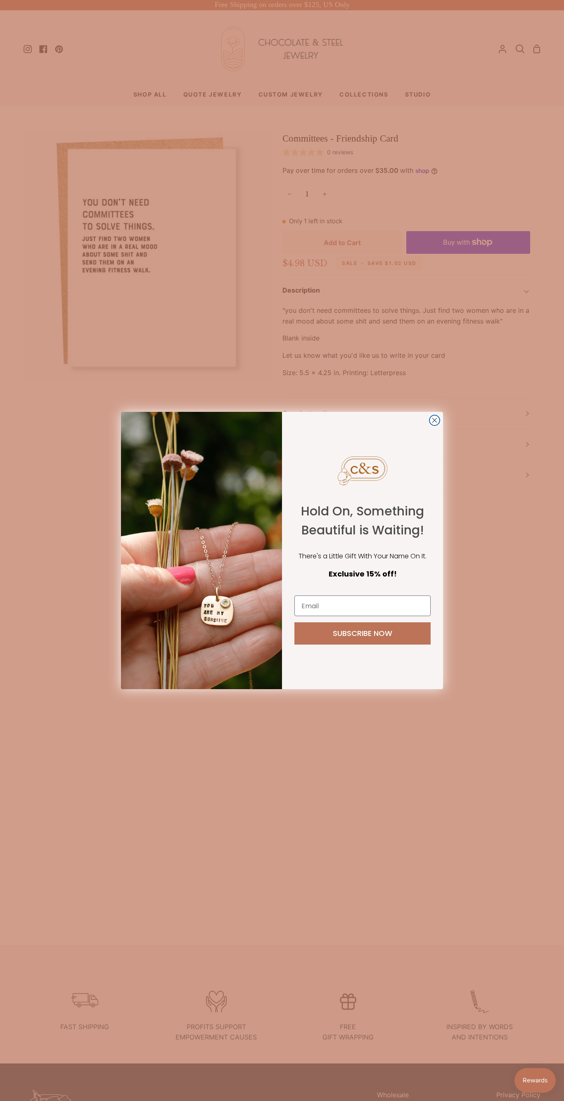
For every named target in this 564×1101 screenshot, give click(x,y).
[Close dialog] (434, 420)
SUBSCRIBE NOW (362, 633)
